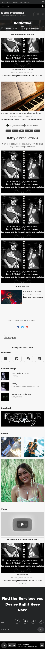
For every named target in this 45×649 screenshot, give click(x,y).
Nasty (14, 384)
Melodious (29, 130)
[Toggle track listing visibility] (42, 645)
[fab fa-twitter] (25, 621)
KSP (22, 130)
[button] (19, 583)
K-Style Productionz (19, 116)
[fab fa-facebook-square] (18, 327)
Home (8, 29)
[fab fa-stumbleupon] (41, 621)
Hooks (27, 320)
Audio (8, 130)
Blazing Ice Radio (19, 73)
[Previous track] (10, 645)
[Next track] (14, 645)
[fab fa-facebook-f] (17, 621)
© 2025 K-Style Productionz (8, 629)
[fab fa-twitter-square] (22, 327)
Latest (33, 320)
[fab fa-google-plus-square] (27, 327)
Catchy (15, 130)
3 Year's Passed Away (21, 394)
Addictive (19, 320)
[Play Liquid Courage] (4, 645)
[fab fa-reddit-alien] (33, 621)
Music (37, 130)
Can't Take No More (20, 373)
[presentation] (3, 560)
